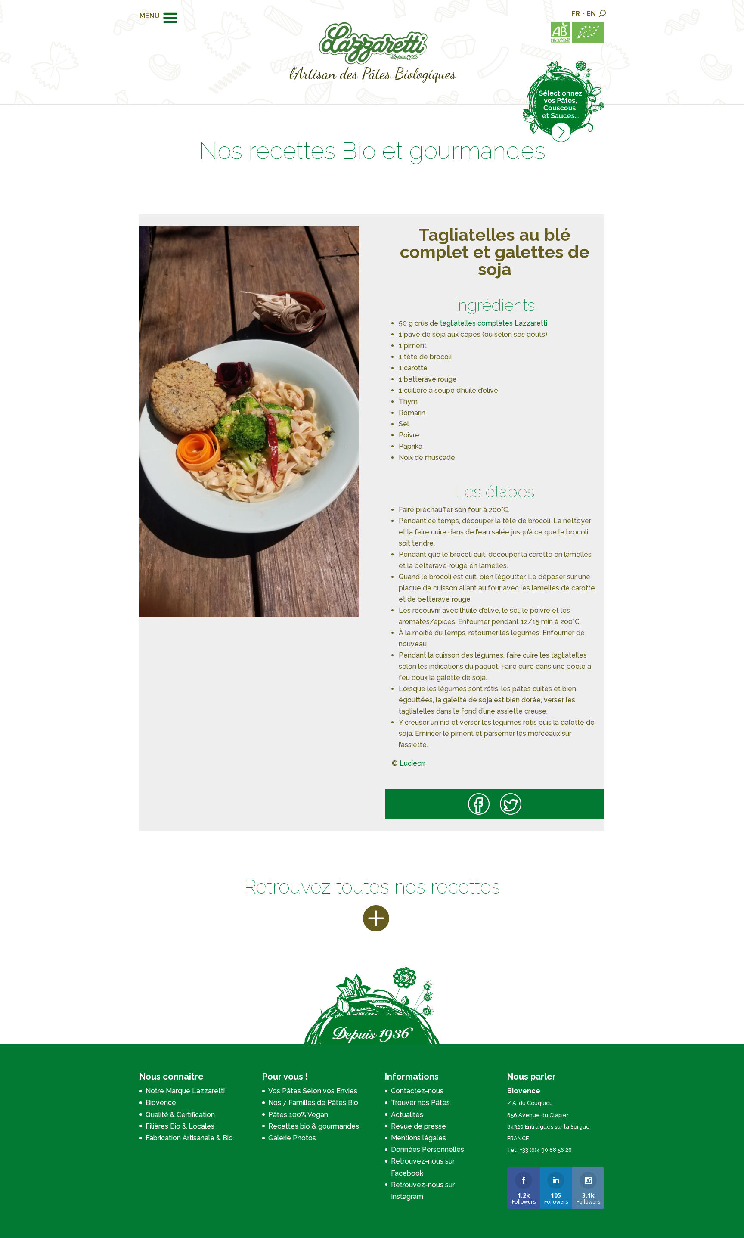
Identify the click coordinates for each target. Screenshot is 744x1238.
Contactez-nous (417, 1091)
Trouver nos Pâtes (420, 1102)
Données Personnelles (427, 1149)
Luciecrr (413, 763)
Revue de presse (418, 1126)
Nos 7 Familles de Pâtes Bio (313, 1102)
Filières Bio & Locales (180, 1126)
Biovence (161, 1102)
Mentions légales (418, 1138)
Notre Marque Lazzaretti (185, 1091)
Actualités (407, 1115)
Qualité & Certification (180, 1115)
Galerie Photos (292, 1138)
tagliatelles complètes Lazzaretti (493, 323)
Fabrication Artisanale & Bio (189, 1138)
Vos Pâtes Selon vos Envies (312, 1091)
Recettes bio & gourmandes (313, 1126)
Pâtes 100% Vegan (298, 1115)
